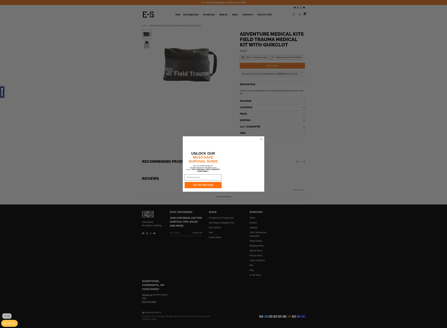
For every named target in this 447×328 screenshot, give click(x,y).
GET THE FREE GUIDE (203, 185)
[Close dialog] (261, 137)
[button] (2, 92)
